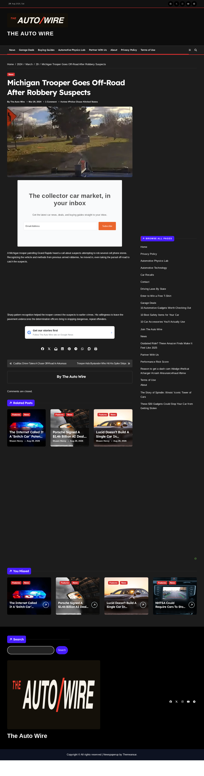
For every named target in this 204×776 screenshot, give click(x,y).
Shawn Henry (16, 441)
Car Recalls (147, 274)
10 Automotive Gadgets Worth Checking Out (166, 307)
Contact (145, 281)
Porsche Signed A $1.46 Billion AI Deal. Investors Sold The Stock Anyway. (68, 438)
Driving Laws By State (153, 288)
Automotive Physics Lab (71, 49)
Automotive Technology (154, 267)
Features (16, 415)
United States (91, 102)
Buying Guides (46, 49)
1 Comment (51, 102)
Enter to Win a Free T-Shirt (156, 296)
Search (18, 639)
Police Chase (75, 102)
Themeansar (129, 754)
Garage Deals (26, 49)
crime (64, 102)
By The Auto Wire (16, 102)
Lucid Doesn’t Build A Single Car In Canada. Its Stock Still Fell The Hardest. (112, 438)
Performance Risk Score (155, 361)
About (114, 49)
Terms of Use (148, 49)
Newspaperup (111, 754)
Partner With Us (98, 49)
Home (144, 247)
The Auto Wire (30, 33)
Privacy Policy (129, 49)
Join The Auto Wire (151, 329)
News (12, 49)
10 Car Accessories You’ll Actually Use (163, 321)
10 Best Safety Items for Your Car (160, 314)
